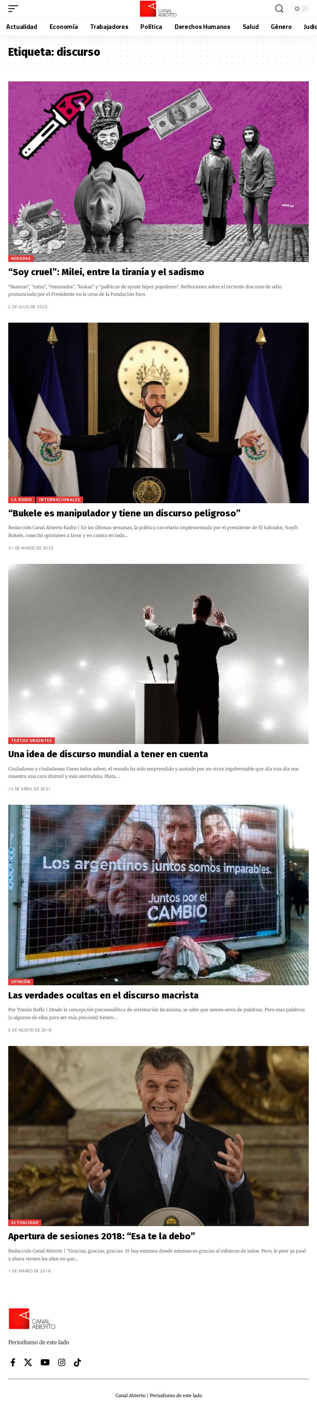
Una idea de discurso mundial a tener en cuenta (108, 754)
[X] (28, 1362)
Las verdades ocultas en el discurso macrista (103, 995)
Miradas (21, 258)
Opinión (21, 981)
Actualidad (24, 1222)
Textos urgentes (31, 740)
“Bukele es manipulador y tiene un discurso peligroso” (124, 513)
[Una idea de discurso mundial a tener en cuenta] (158, 654)
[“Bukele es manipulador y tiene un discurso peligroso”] (158, 413)
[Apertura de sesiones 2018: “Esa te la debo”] (158, 1136)
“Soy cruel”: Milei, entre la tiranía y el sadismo (106, 272)
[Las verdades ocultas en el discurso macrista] (158, 895)
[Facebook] (13, 1362)
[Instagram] (62, 1362)
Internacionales (59, 499)
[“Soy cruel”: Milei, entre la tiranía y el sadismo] (158, 171)
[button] (15, 8)
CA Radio (21, 499)
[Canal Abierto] (158, 8)
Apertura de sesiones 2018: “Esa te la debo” (101, 1236)
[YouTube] (45, 1362)
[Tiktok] (77, 1362)
